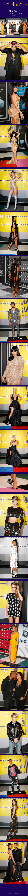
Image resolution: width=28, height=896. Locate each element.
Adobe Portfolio (16, 893)
